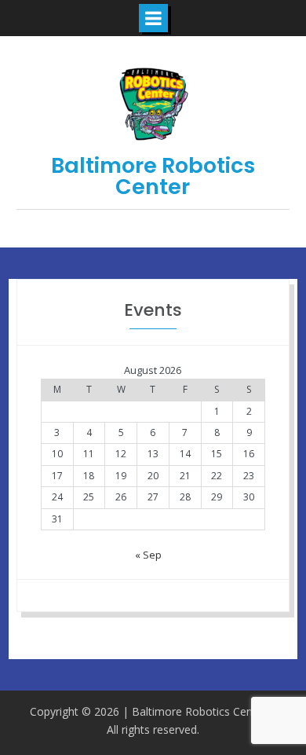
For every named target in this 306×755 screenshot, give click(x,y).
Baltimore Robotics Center (153, 176)
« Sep (148, 555)
